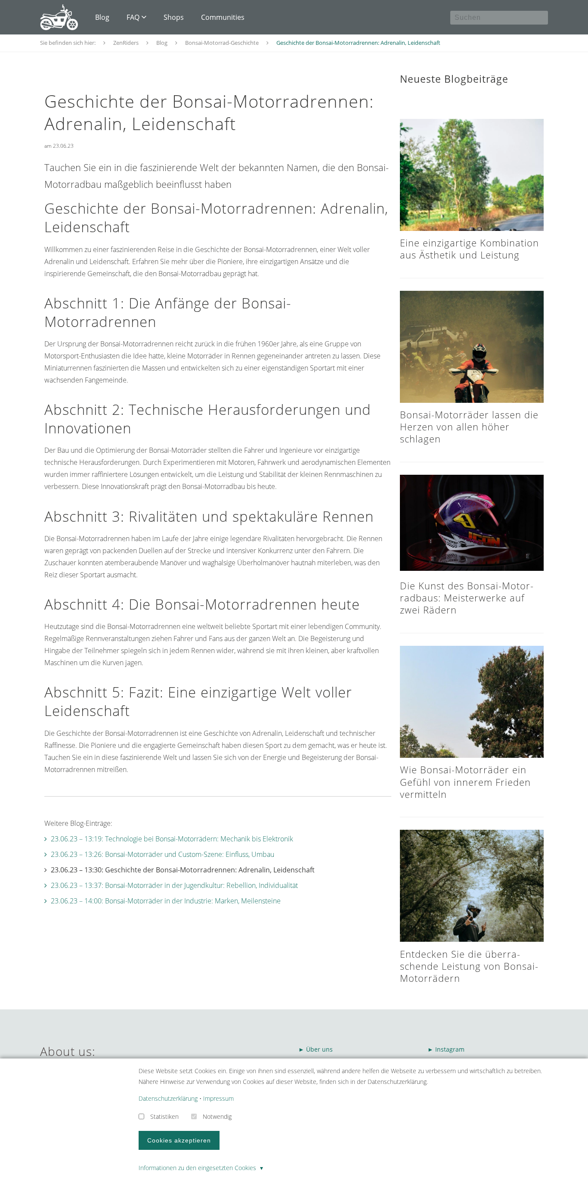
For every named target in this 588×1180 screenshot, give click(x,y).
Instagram (450, 1049)
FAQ (133, 17)
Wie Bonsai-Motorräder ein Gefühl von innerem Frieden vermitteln (465, 781)
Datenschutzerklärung (168, 1098)
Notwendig (217, 1116)
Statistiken (164, 1116)
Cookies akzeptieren (179, 1140)
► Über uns (315, 1049)
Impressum (218, 1098)
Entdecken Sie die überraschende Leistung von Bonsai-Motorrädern (469, 966)
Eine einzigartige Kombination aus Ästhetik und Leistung (469, 249)
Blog (102, 17)
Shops (174, 17)
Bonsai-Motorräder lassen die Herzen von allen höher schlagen (469, 426)
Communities (222, 17)
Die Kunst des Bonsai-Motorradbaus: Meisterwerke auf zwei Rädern (466, 597)
